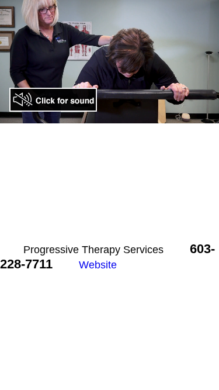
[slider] (85, 114)
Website (98, 265)
